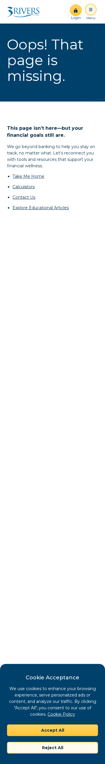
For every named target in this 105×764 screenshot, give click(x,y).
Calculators (24, 186)
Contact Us (24, 197)
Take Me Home (28, 176)
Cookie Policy (61, 714)
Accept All (52, 730)
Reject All (52, 747)
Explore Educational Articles (41, 207)
